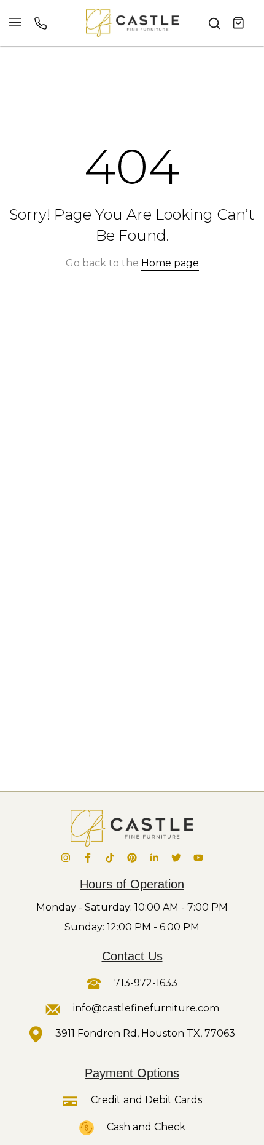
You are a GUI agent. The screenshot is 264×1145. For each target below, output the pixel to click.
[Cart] (239, 23)
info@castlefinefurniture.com (146, 1008)
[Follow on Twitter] (176, 858)
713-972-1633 (144, 983)
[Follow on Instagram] (66, 858)
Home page (170, 263)
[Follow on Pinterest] (132, 858)
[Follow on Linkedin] (154, 858)
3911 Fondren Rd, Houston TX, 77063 (145, 1033)
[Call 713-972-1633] (40, 23)
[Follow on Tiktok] (110, 858)
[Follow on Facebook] (88, 858)
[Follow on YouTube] (198, 858)
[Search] (214, 23)
